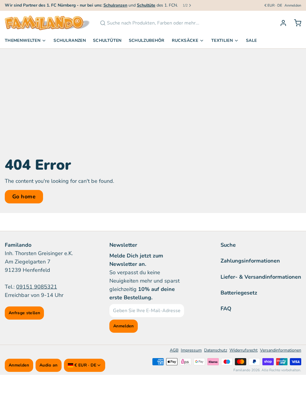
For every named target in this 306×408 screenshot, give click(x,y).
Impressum (191, 350)
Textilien (222, 40)
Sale (251, 40)
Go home (24, 196)
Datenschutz (215, 350)
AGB (174, 350)
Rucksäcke (185, 40)
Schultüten (107, 40)
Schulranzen (69, 40)
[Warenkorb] (295, 23)
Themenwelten (22, 40)
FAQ (226, 308)
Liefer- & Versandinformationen (261, 276)
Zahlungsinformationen (250, 260)
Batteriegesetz (239, 292)
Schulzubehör (147, 40)
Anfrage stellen (24, 313)
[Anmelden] (281, 23)
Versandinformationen (280, 350)
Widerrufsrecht (244, 350)
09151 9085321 (36, 286)
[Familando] (47, 23)
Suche (228, 245)
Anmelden (292, 5)
